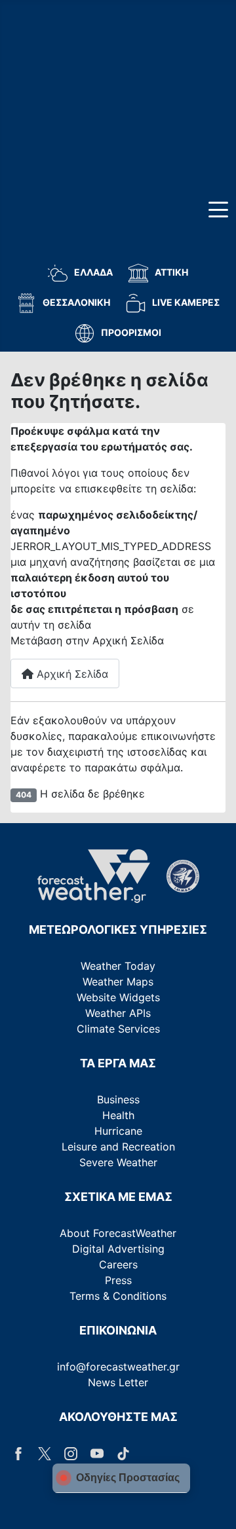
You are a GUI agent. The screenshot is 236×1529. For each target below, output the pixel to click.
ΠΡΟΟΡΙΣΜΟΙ (131, 332)
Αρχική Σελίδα (70, 673)
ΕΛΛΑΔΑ (93, 272)
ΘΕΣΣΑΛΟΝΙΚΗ (76, 302)
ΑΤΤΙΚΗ (171, 272)
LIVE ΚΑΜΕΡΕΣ (186, 302)
